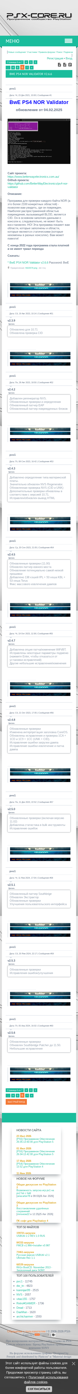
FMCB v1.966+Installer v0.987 (33, 1245)
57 (52, 802)
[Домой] (39, 16)
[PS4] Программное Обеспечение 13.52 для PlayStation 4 (35, 1165)
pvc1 (12, 88)
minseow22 (23, 1214)
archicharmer (24, 1316)
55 (52, 633)
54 (52, 547)
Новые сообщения (17, 52)
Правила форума (46, 52)
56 (52, 713)
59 (52, 953)
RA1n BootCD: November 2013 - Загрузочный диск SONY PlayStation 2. (34, 1270)
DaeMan (21, 1312)
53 (52, 461)
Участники (32, 52)
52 (52, 382)
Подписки (68, 52)
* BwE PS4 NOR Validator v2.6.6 (28, 262)
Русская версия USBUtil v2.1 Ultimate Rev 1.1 (33, 1256)
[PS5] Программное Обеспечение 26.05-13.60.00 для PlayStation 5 (35, 1140)
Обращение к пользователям (26, 1331)
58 (52, 878)
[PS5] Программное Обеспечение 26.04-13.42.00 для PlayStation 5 (35, 1153)
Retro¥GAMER (25, 1303)
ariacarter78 (23, 1196)
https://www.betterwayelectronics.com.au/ (33, 176)
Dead (19, 1307)
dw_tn (20, 1285)
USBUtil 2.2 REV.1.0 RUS (30, 1235)
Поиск (59, 52)
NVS (19, 1294)
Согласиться (39, 1389)
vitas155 (21, 1298)
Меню (12, 41)
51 (52, 313)
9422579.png (31, 268)
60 (52, 1026)
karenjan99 (23, 1290)
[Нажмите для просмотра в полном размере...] (39, 162)
